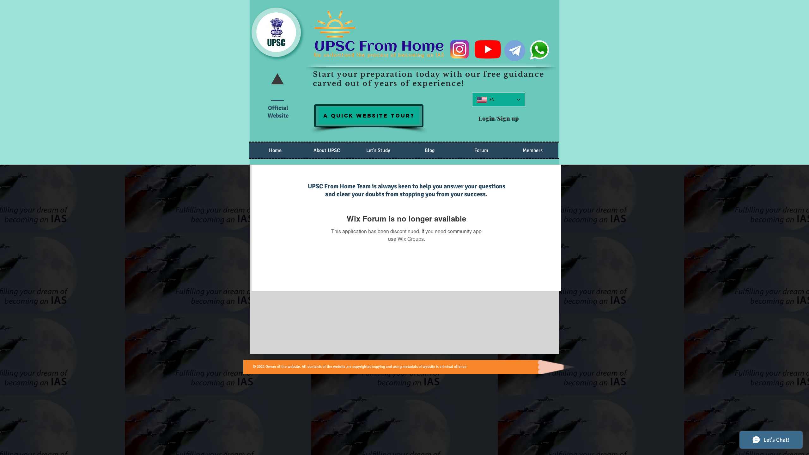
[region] (368, 115)
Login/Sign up (498, 118)
